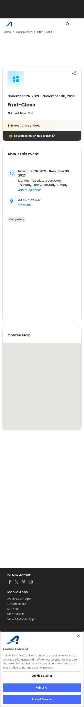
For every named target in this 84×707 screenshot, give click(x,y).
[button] (74, 73)
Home (6, 32)
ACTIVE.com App (19, 599)
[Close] (78, 635)
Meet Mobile (16, 614)
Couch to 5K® (17, 604)
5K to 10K (13, 609)
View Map (25, 205)
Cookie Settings (42, 676)
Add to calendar (29, 190)
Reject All (41, 687)
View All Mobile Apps (21, 619)
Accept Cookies (42, 699)
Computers (24, 32)
